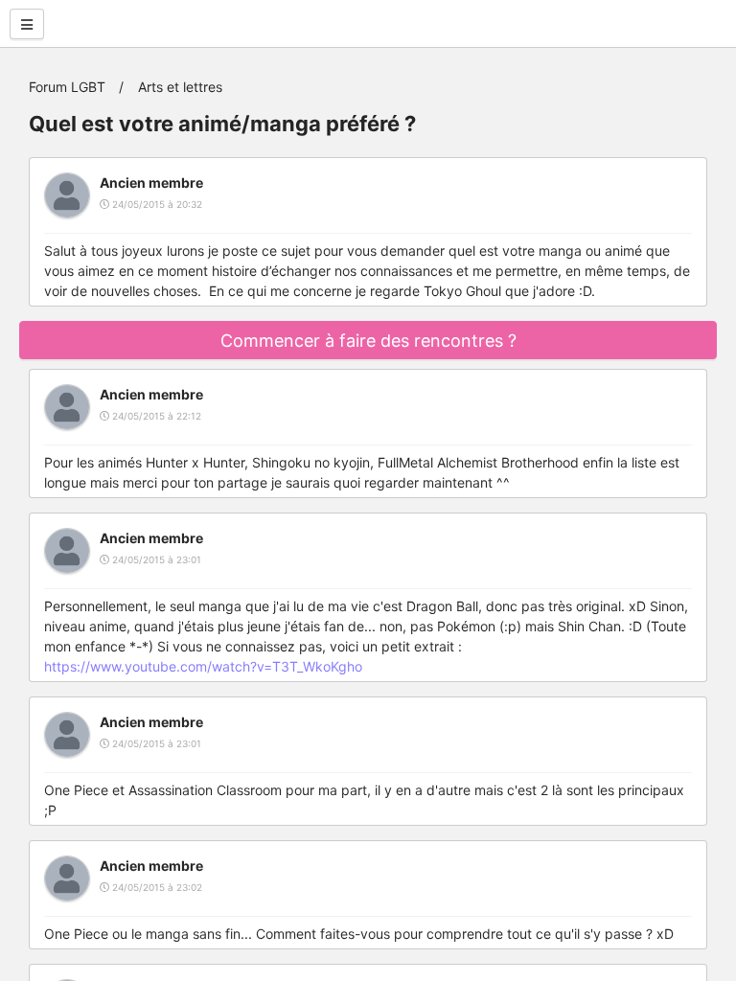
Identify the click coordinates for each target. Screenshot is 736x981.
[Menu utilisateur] (27, 24)
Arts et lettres (180, 87)
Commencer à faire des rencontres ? (368, 341)
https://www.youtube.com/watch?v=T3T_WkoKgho (203, 666)
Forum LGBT (67, 87)
